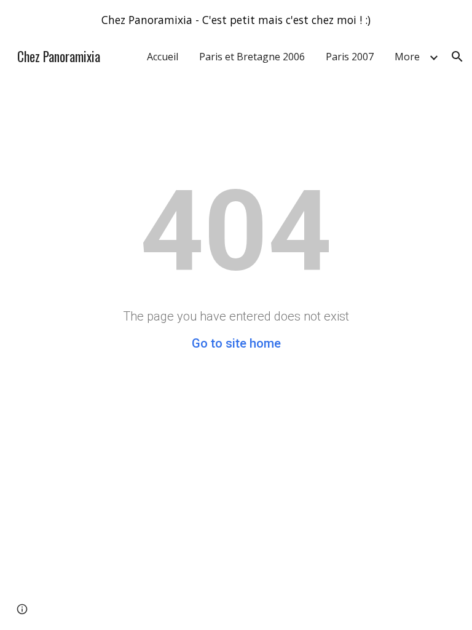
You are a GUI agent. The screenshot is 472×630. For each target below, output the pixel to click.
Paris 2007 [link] (350, 56)
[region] (236, 19)
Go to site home (236, 343)
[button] (457, 56)
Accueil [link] (162, 56)
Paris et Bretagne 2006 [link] (252, 56)
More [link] (407, 56)
